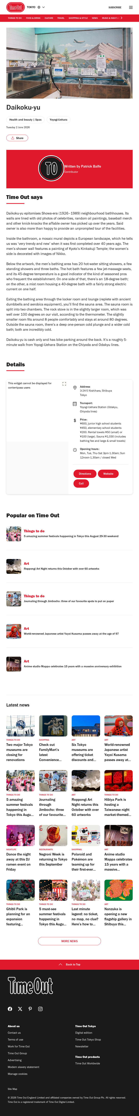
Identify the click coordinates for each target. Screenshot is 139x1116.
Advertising (15, 1060)
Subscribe (115, 8)
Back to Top (73, 964)
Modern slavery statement (23, 1067)
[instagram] (40, 1009)
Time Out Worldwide (87, 1063)
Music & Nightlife (111, 18)
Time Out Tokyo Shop (88, 1040)
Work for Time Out (19, 1046)
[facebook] (10, 1009)
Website (108, 474)
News (95, 18)
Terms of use (15, 1040)
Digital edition (83, 1033)
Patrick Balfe (91, 167)
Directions (85, 474)
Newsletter (81, 1046)
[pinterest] (30, 1009)
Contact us (14, 1033)
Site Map (12, 1089)
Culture (49, 18)
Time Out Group (17, 1053)
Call (81, 483)
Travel (60, 18)
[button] (64, 384)
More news (69, 941)
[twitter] (20, 1009)
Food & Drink (33, 18)
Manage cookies (17, 1074)
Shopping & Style (78, 18)
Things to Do (15, 18)
